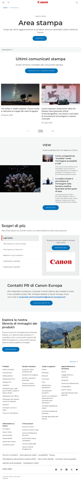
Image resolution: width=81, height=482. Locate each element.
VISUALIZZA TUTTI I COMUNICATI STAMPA (41, 71)
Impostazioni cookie (31, 463)
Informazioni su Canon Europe (14, 244)
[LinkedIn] (66, 469)
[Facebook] (56, 469)
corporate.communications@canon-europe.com (42, 297)
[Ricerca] (8, 2)
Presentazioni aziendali (11, 261)
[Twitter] (71, 469)
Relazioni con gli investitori (13, 255)
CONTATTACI (40, 38)
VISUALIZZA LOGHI (61, 247)
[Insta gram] (61, 469)
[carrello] (3, 2)
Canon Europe (40, 16)
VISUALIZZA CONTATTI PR (41, 303)
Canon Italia (7, 469)
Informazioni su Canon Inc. (13, 250)
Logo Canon (8, 238)
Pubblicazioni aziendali (11, 267)
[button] (28, 131)
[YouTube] (77, 469)
